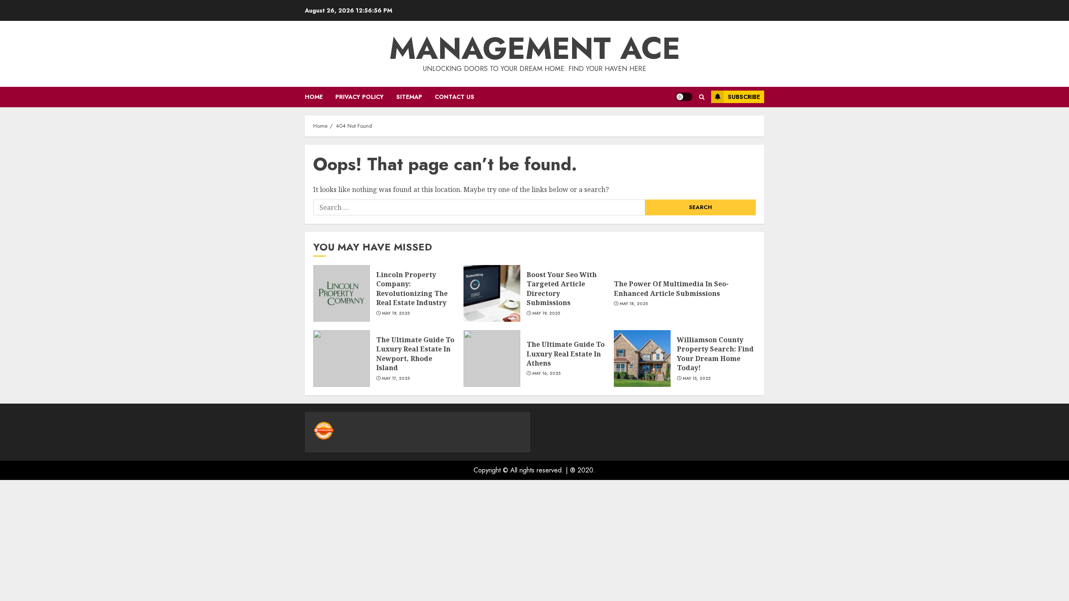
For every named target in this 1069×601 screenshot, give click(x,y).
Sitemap (409, 97)
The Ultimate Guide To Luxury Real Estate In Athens (566, 354)
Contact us (454, 97)
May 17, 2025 (396, 378)
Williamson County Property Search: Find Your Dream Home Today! (715, 353)
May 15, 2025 (697, 378)
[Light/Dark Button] (684, 97)
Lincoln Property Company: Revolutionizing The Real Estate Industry (412, 288)
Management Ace (534, 48)
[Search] (702, 97)
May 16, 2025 (546, 373)
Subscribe (744, 97)
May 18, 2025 (634, 304)
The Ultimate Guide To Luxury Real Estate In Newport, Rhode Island (415, 353)
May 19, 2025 (396, 313)
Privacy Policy (359, 97)
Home (314, 97)
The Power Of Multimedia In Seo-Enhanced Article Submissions (671, 288)
